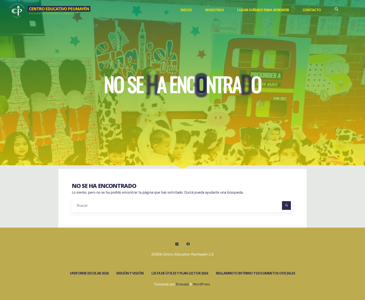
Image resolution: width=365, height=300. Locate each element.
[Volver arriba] (348, 283)
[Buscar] (286, 205)
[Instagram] (177, 244)
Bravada (182, 284)
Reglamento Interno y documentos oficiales (255, 273)
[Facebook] (188, 244)
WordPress (201, 284)
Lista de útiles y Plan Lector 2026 (179, 273)
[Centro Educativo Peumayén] (17, 10)
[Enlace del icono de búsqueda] (337, 10)
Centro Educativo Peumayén (59, 9)
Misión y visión (130, 273)
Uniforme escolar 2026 (89, 273)
